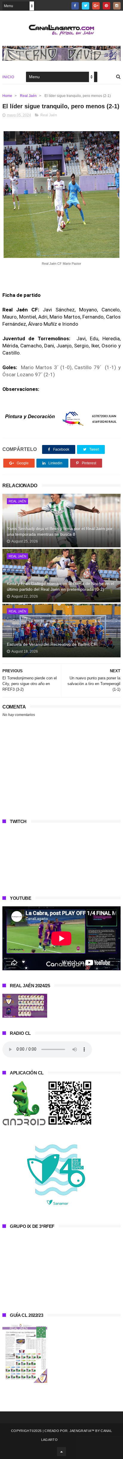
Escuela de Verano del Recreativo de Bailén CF (51, 644)
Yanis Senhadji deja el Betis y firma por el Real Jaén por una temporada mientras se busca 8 (60, 531)
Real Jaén (28, 96)
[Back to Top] (61, 1451)
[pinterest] (106, 6)
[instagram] (117, 6)
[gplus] (96, 6)
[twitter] (85, 6)
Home (7, 96)
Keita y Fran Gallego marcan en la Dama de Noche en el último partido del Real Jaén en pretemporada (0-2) (60, 586)
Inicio (8, 77)
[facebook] (75, 6)
